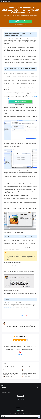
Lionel (14, 323)
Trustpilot (16, 401)
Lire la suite (8, 330)
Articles (2, 389)
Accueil (3, 6)
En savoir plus (19, 354)
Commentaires (23, 343)
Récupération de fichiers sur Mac (11, 6)
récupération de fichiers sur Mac (9, 307)
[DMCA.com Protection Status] (22, 410)
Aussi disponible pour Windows (20, 24)
